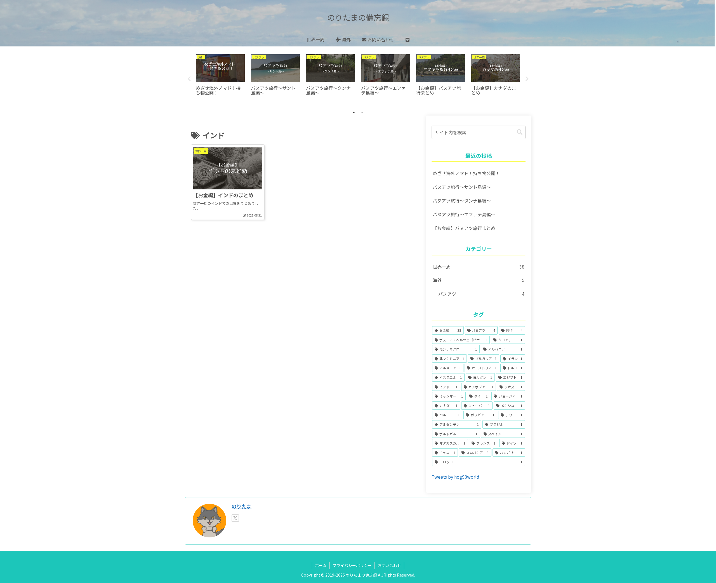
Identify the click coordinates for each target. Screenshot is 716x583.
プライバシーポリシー (352, 565)
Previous (189, 79)
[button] (520, 132)
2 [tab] (362, 112)
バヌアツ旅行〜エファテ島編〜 (464, 214)
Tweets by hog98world (455, 476)
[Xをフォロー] (235, 518)
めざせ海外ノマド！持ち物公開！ (466, 173)
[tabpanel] (220, 78)
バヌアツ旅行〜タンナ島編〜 (462, 200)
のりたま (241, 506)
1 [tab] (354, 112)
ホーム (321, 565)
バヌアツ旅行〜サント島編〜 (462, 187)
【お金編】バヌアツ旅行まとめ (464, 228)
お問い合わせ (389, 565)
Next (527, 79)
